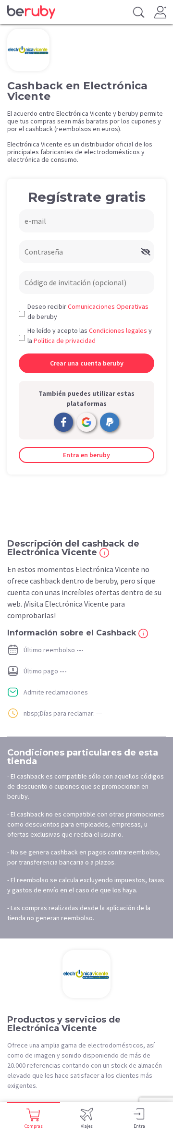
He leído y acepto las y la (89, 335)
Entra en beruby (86, 455)
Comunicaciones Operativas (108, 306)
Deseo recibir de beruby (87, 311)
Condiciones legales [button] (118, 330)
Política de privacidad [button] (65, 340)
